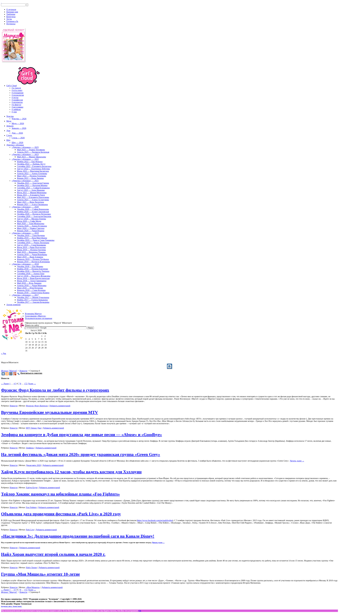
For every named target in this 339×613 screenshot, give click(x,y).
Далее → (32, 383)
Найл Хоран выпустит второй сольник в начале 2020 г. (53, 554)
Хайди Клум (31, 487)
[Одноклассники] (7, 373)
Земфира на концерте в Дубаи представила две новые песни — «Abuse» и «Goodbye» (81, 434)
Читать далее (297, 461)
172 (25, 383)
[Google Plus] (14, 373)
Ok (140, 611)
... (2, 358)
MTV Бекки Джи (33, 428)
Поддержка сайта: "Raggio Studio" (11, 606)
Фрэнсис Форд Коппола (37, 406)
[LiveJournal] (18, 374)
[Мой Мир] (10, 373)
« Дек (3, 353)
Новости (13, 406)
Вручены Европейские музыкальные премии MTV (49, 412)
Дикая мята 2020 (33, 465)
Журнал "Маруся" (9, 371)
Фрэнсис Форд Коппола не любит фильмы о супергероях (55, 390)
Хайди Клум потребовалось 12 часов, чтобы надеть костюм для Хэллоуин (71, 471)
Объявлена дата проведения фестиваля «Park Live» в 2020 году (61, 513)
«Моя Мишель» (33, 587)
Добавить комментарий (59, 406)
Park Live (30, 530)
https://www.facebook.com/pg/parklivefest (155, 520)
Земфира (30, 448)
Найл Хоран (31, 567)
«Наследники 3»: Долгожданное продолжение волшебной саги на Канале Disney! (77, 536)
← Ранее (5, 383)
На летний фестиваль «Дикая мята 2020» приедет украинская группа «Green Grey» (80, 454)
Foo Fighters (31, 507)
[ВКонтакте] (1, 2)
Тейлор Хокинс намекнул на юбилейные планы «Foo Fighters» (60, 494)
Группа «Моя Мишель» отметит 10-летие (40, 574)
